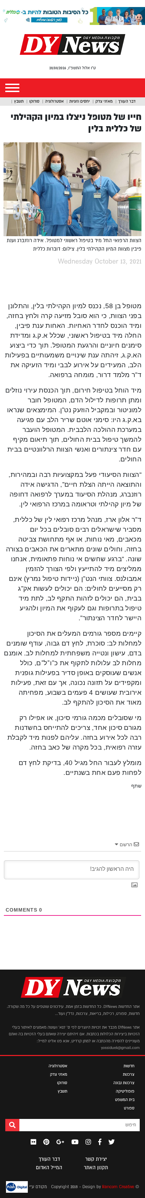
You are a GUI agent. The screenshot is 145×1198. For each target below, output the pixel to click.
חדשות (129, 1066)
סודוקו (34, 101)
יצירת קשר (96, 1159)
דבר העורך (126, 101)
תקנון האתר (96, 1167)
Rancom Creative (118, 1186)
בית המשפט (124, 1099)
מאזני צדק (104, 101)
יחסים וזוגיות (79, 101)
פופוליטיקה (125, 1091)
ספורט (129, 1108)
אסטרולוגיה (54, 101)
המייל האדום (49, 1167)
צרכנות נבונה (123, 1083)
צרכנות (128, 1074)
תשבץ (19, 101)
